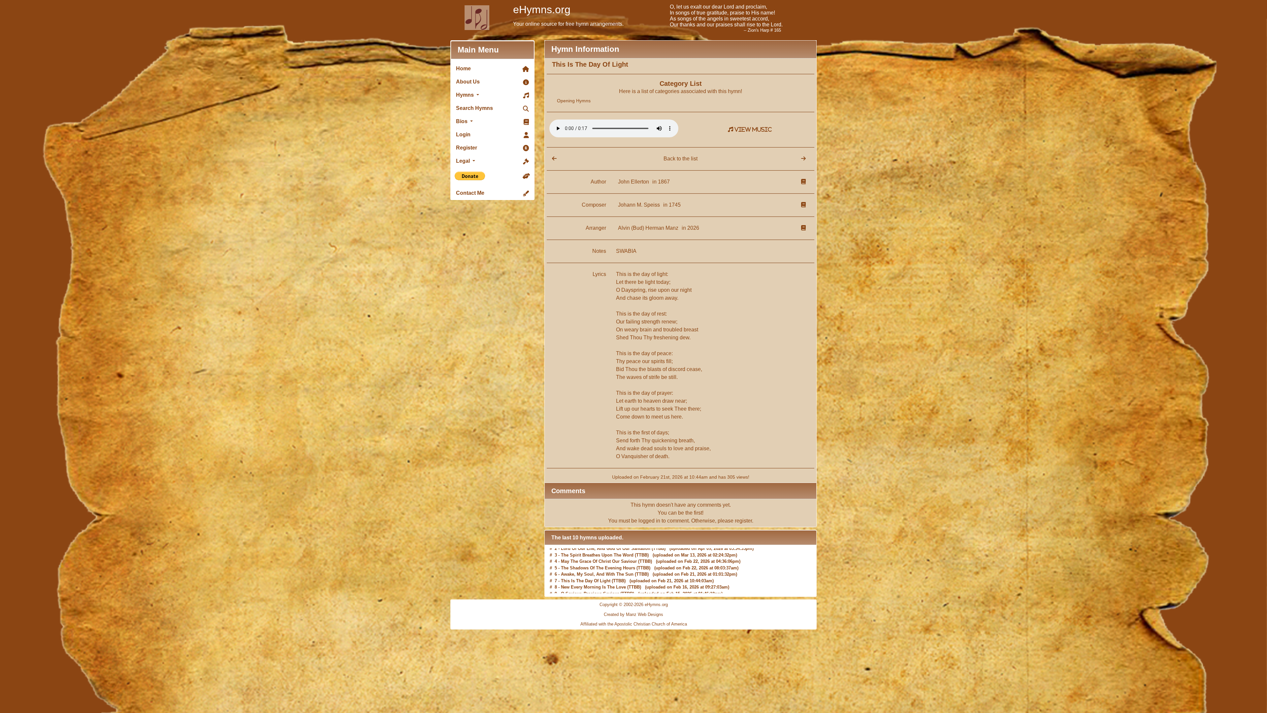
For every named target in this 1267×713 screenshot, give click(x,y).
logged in (649, 521)
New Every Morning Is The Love (593, 577)
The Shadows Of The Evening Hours (598, 557)
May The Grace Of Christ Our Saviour (599, 551)
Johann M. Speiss (639, 205)
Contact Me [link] (470, 193)
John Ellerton (634, 182)
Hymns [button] (465, 95)
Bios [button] (462, 121)
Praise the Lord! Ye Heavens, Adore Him (601, 590)
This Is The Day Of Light (585, 570)
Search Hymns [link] (474, 108)
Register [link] (466, 148)
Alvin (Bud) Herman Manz (649, 228)
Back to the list (681, 158)
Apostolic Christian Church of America (650, 624)
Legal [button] (463, 161)
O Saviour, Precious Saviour (590, 583)
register (743, 521)
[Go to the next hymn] (803, 158)
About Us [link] (468, 82)
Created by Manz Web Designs (633, 614)
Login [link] (463, 134)
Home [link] (463, 68)
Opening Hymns (574, 100)
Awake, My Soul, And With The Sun (597, 564)
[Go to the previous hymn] (552, 158)
